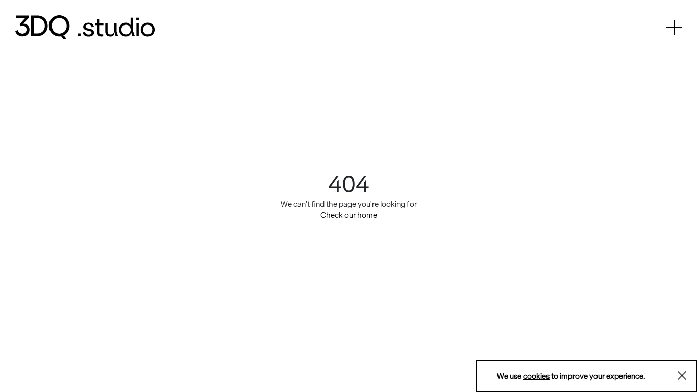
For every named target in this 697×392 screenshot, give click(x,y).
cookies (536, 376)
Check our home (348, 215)
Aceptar (687, 377)
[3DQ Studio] (85, 27)
